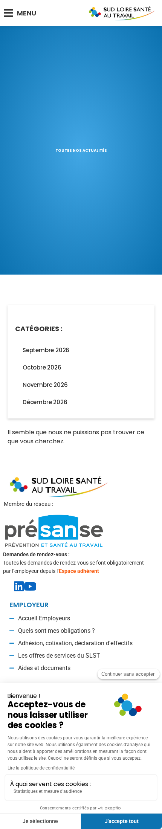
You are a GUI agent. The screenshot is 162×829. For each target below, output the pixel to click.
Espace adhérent (79, 571)
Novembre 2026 (45, 385)
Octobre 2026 (42, 367)
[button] (20, 13)
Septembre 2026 (46, 350)
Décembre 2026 (45, 402)
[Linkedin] (18, 586)
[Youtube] (30, 586)
